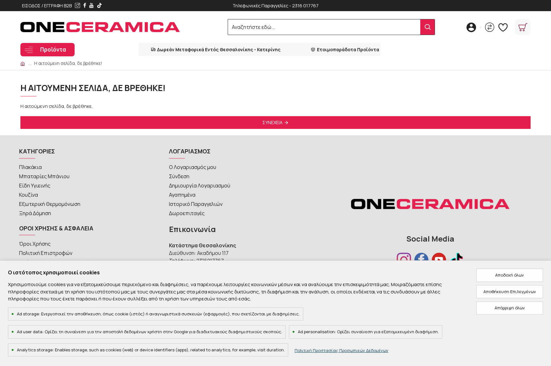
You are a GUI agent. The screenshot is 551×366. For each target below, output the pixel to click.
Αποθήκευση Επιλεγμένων (509, 291)
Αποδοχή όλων (509, 275)
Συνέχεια (272, 122)
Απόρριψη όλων (510, 308)
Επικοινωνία (192, 229)
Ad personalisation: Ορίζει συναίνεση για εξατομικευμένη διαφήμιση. (368, 331)
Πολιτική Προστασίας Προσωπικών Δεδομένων (341, 350)
